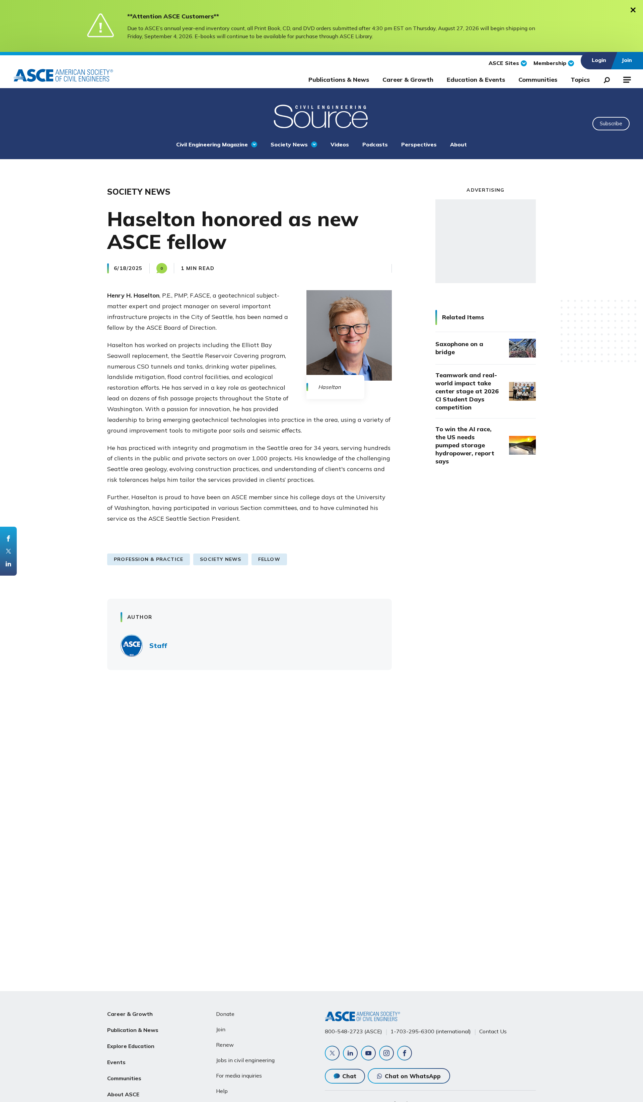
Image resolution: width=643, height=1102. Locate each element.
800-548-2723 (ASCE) (353, 1031)
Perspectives (419, 144)
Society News (289, 144)
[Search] (605, 78)
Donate (225, 1014)
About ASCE (123, 1094)
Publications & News (338, 79)
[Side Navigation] (626, 78)
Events (116, 1062)
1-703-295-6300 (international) (430, 1031)
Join (220, 1029)
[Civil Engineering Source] (321, 115)
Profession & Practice (148, 559)
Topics (580, 79)
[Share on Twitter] (8, 551)
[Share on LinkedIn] (8, 564)
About (458, 144)
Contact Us (493, 1031)
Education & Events (476, 79)
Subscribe (611, 123)
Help (222, 1091)
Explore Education (130, 1046)
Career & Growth (407, 79)
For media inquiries (239, 1075)
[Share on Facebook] (8, 538)
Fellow (269, 559)
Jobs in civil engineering (245, 1060)
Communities (537, 79)
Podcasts (375, 144)
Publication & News (132, 1030)
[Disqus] (321, 774)
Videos (340, 144)
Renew (225, 1044)
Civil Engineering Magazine (212, 144)
